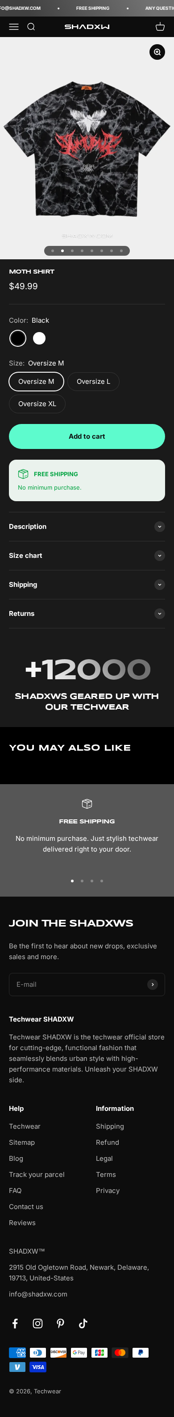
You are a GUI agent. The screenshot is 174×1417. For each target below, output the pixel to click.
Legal (104, 1158)
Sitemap (22, 1142)
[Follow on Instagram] (38, 1323)
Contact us (26, 1206)
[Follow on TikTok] (83, 1323)
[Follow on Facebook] (15, 1323)
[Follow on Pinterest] (60, 1323)
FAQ (15, 1190)
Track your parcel (37, 1174)
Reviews (22, 1222)
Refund (107, 1142)
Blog (16, 1158)
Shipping (110, 1126)
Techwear (25, 1126)
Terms (106, 1174)
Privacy (108, 1190)
